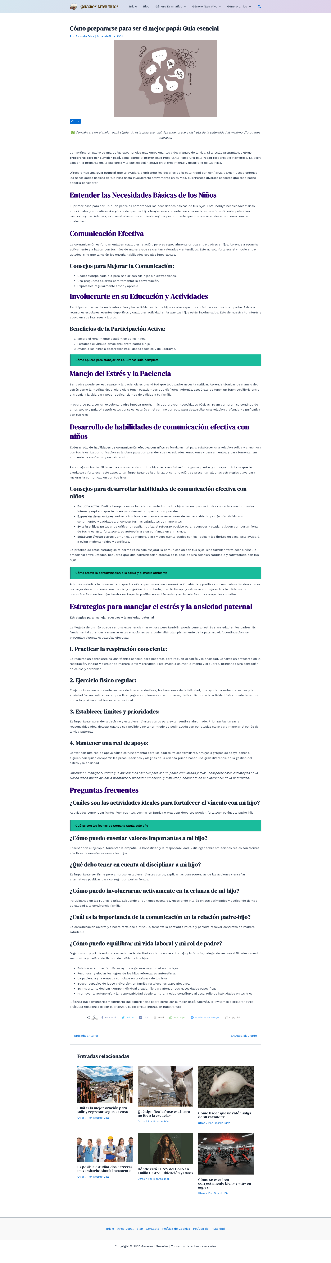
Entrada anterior (84, 1035)
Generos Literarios (99, 6)
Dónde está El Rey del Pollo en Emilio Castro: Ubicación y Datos (165, 1170)
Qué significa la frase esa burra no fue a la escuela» (164, 1113)
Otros (75, 121)
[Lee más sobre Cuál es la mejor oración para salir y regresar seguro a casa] (105, 1084)
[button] (259, 6)
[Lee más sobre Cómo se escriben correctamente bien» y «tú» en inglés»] (226, 1153)
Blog (140, 1228)
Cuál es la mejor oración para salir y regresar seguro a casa (102, 1109)
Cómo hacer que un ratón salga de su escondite (224, 1115)
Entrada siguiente (246, 1035)
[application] (184, 6)
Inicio (110, 1228)
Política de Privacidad (209, 1228)
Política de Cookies (176, 1228)
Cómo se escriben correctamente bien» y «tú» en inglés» (224, 1183)
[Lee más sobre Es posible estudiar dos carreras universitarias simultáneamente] (105, 1147)
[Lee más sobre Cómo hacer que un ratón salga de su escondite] (226, 1087)
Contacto (152, 1228)
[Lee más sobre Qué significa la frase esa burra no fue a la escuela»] (165, 1086)
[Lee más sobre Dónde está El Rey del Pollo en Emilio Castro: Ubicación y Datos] (165, 1148)
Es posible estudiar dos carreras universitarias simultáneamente (104, 1168)
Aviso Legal (125, 1228)
